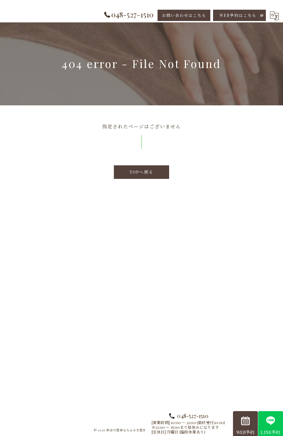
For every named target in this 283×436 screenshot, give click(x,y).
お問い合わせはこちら (184, 15)
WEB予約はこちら (238, 15)
